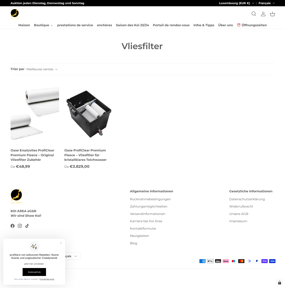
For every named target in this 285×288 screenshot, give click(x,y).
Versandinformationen (147, 214)
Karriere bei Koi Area (146, 221)
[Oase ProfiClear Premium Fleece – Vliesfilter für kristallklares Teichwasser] (88, 112)
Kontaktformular (143, 228)
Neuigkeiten (139, 236)
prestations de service (75, 25)
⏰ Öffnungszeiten (252, 25)
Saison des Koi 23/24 (132, 25)
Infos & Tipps (203, 25)
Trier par (17, 69)
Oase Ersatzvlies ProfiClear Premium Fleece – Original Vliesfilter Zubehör (32, 155)
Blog (133, 243)
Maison (24, 25)
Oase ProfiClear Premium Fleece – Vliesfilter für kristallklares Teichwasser (85, 155)
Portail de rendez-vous (171, 25)
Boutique (41, 25)
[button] (272, 14)
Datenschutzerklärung (247, 199)
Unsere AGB (238, 214)
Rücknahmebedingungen (150, 199)
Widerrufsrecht (241, 206)
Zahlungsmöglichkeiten (148, 206)
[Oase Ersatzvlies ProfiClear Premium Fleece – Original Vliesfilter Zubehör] (35, 112)
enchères (104, 25)
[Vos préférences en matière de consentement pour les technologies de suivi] (279, 282)
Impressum (238, 221)
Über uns (225, 25)
